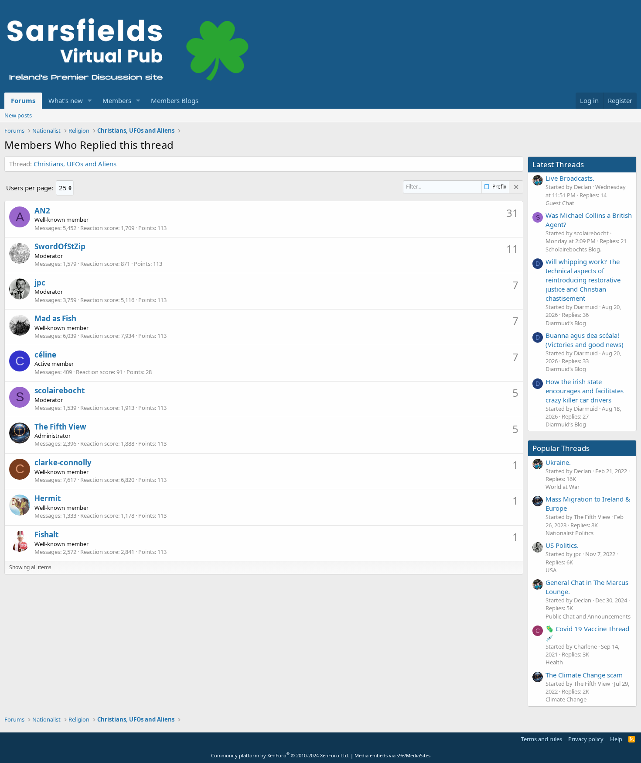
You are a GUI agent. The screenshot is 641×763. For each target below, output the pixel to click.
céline (45, 355)
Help (616, 739)
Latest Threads (558, 164)
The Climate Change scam (584, 674)
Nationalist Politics (569, 533)
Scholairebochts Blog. (573, 249)
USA (551, 570)
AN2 (42, 211)
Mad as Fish (55, 318)
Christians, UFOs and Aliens (75, 163)
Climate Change (566, 699)
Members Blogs (174, 100)
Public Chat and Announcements (588, 616)
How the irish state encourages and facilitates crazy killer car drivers (585, 390)
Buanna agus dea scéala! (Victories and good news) (585, 340)
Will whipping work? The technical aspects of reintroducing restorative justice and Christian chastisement (583, 279)
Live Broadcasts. (570, 178)
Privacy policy (585, 739)
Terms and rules (541, 739)
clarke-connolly (63, 462)
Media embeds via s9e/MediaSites (392, 755)
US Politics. (562, 545)
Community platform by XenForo (280, 755)
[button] (90, 101)
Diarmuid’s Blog (566, 323)
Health (554, 662)
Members (116, 100)
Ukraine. (558, 462)
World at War (563, 487)
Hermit (47, 498)
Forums (23, 100)
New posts (18, 115)
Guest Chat (560, 203)
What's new (65, 100)
